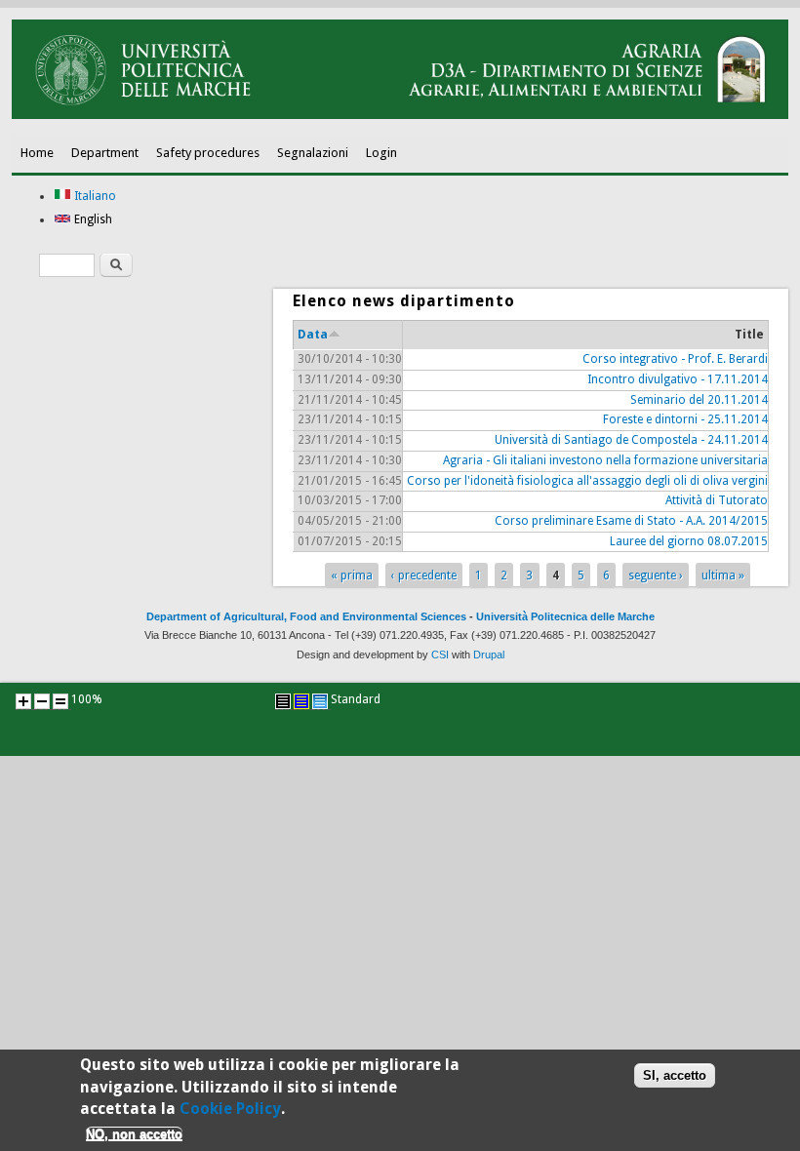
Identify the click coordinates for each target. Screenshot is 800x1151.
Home (37, 152)
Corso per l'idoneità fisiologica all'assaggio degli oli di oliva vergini (587, 481)
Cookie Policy (230, 1108)
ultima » (722, 575)
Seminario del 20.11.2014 (699, 400)
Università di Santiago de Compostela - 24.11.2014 (631, 440)
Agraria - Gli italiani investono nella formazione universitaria (605, 460)
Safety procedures (208, 152)
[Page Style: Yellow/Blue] (301, 701)
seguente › (655, 575)
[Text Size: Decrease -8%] (42, 701)
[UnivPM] (399, 115)
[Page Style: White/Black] (283, 701)
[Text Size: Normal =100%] (60, 701)
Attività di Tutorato (716, 500)
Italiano (93, 196)
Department (105, 152)
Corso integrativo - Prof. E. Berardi (675, 359)
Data (313, 334)
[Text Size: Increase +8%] (23, 701)
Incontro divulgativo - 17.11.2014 (677, 379)
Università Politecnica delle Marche (565, 616)
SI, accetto (674, 1075)
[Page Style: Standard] (320, 701)
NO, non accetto (134, 1134)
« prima (352, 575)
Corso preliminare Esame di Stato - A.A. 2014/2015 (631, 521)
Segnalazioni (312, 152)
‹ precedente (424, 575)
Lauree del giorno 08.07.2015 (689, 541)
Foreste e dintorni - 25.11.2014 (685, 419)
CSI (440, 654)
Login (381, 152)
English (91, 219)
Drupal (488, 654)
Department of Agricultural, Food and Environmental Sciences (306, 616)
